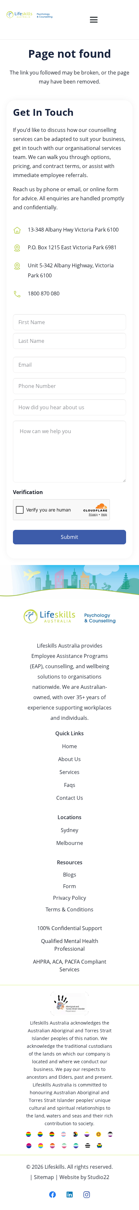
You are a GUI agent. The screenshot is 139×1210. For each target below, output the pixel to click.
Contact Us (69, 797)
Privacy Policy (69, 897)
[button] (94, 20)
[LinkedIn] (69, 1195)
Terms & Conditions (69, 909)
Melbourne (69, 843)
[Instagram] (86, 1195)
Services (69, 772)
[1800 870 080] (20, 293)
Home (69, 746)
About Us (69, 759)
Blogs (69, 874)
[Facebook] (52, 1195)
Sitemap (44, 1177)
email (73, 189)
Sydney (69, 830)
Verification (28, 492)
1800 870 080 (43, 293)
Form (69, 886)
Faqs (69, 784)
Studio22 (98, 1177)
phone (51, 189)
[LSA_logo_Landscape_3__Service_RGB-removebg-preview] (29, 19)
